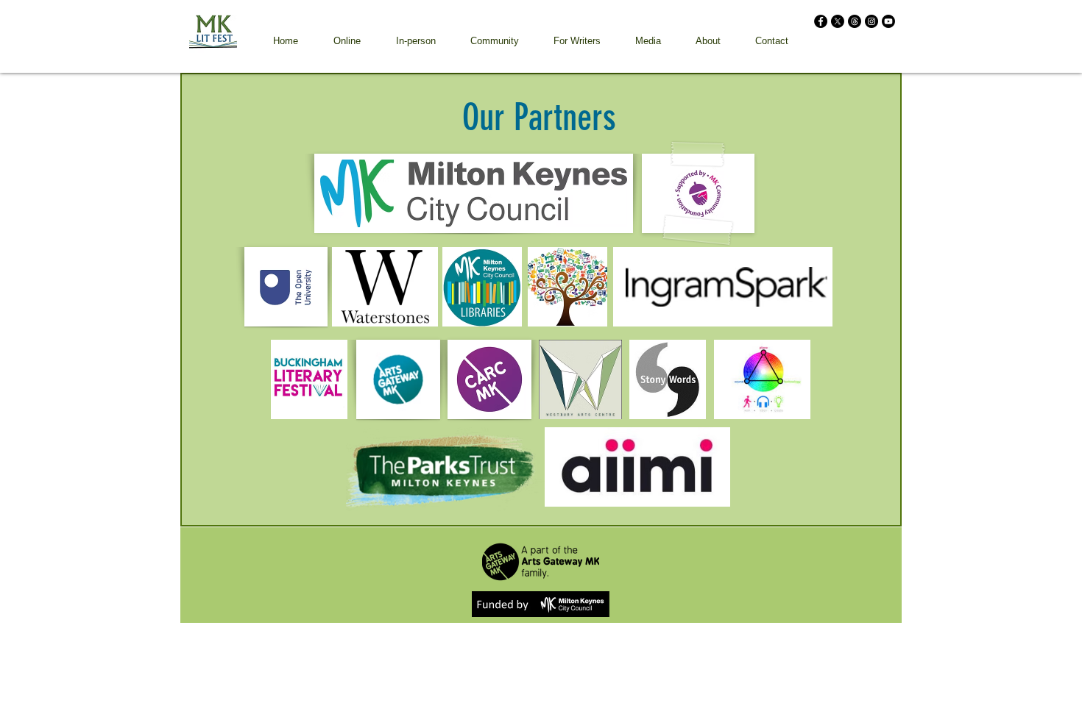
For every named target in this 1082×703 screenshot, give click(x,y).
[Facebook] (820, 21)
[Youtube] (888, 21)
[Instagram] (871, 21)
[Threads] (854, 21)
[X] (837, 21)
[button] (347, 41)
